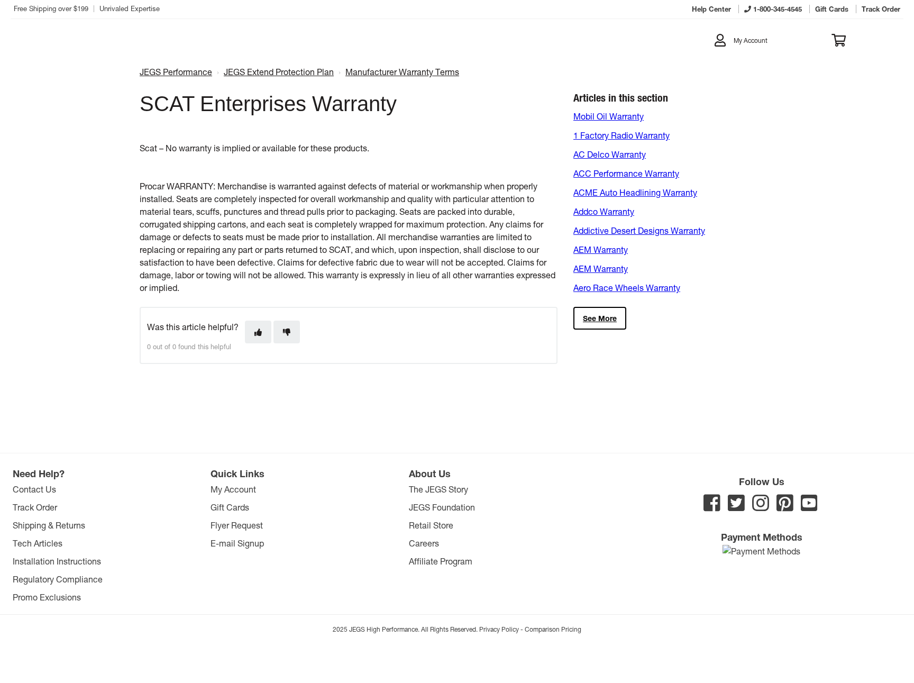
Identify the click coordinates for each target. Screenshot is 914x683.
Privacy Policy (499, 629)
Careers (424, 543)
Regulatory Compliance (58, 579)
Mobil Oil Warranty (608, 116)
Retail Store (431, 525)
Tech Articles (37, 543)
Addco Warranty (603, 211)
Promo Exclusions (47, 597)
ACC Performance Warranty (626, 173)
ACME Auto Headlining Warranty (635, 192)
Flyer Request (237, 525)
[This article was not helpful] (286, 332)
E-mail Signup (237, 543)
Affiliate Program (440, 561)
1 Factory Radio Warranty (621, 135)
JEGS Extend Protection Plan (279, 72)
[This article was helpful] (258, 332)
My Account (233, 489)
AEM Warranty (600, 249)
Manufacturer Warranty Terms (402, 72)
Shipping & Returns (49, 525)
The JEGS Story (438, 489)
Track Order (35, 507)
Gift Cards (230, 507)
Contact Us (34, 489)
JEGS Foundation (442, 507)
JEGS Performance (176, 72)
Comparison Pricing (553, 629)
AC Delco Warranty (609, 154)
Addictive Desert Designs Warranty (639, 230)
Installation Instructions (57, 561)
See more (600, 318)
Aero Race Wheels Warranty (626, 288)
